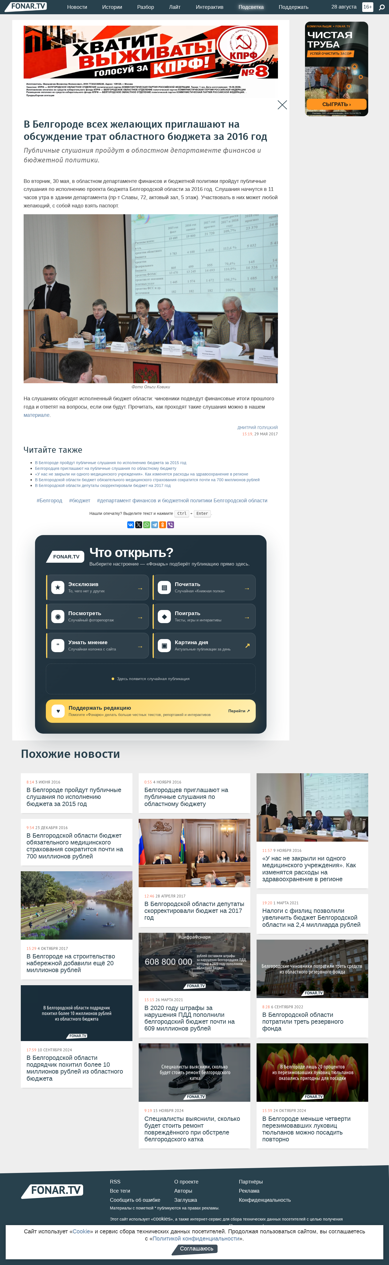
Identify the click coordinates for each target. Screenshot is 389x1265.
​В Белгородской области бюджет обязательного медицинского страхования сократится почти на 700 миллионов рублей (147, 480)
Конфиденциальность (265, 1200)
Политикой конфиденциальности (196, 1238)
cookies (162, 1218)
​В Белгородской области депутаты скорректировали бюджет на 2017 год (103, 485)
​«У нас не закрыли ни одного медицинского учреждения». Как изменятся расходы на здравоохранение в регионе (141, 474)
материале (37, 415)
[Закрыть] (282, 105)
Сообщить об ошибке (135, 1200)
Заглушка (185, 1200)
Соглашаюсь (196, 1248)
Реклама (249, 1191)
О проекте (186, 1181)
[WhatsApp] (146, 524)
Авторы (183, 1191)
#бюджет (79, 500)
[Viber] (170, 524)
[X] (138, 524)
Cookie (81, 1231)
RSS (115, 1181)
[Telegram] (154, 524)
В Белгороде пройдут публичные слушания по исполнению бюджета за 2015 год (110, 463)
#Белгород (49, 500)
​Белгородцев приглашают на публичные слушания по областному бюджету (105, 468)
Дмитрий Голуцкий (258, 427)
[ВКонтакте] (130, 524)
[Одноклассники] (162, 524)
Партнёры (251, 1181)
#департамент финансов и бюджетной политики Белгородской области (182, 500)
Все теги (120, 1191)
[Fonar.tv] (25, 7)
